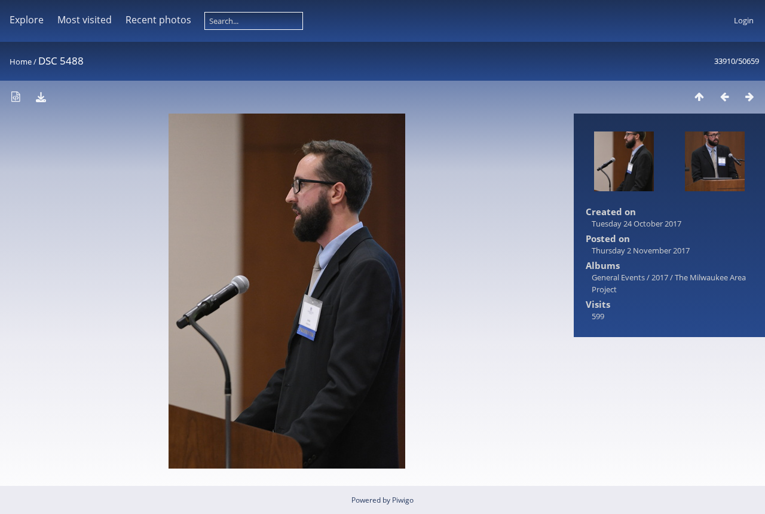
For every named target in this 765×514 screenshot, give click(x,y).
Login (744, 20)
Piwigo (403, 500)
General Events (618, 277)
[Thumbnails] (699, 96)
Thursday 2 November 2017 (641, 250)
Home (21, 61)
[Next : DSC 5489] (749, 96)
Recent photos (158, 19)
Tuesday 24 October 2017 (636, 223)
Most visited (84, 19)
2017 (659, 277)
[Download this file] (40, 96)
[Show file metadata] (15, 96)
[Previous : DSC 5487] (724, 96)
